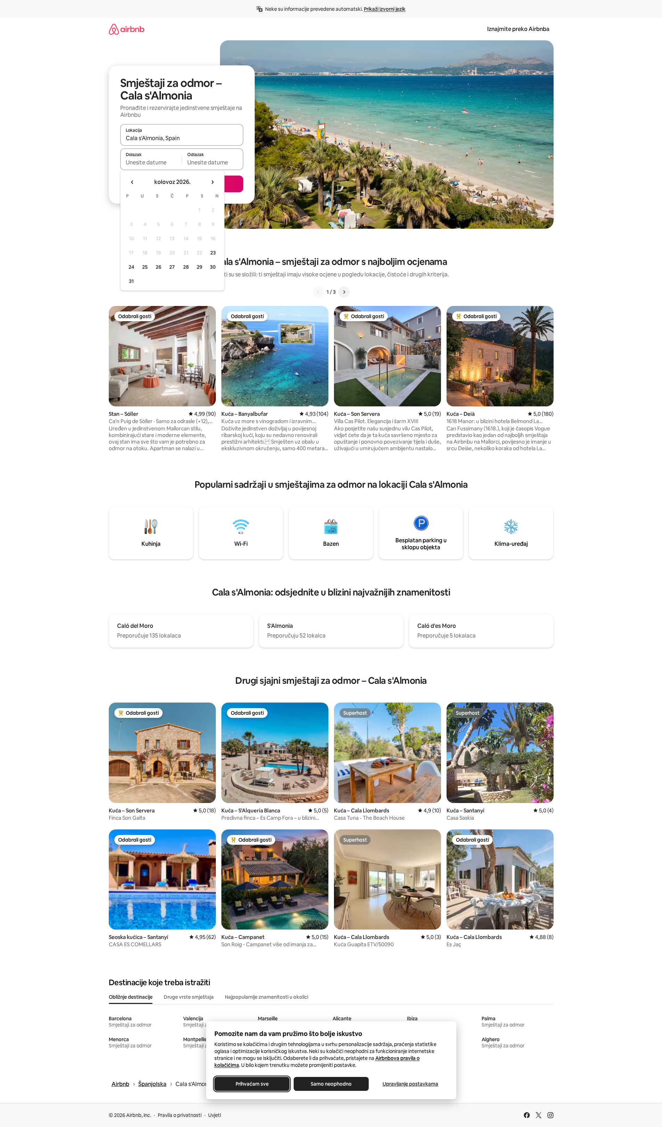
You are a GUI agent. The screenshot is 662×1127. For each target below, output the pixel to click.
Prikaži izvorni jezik (385, 9)
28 (186, 267)
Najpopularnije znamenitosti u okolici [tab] (266, 997)
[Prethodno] (318, 292)
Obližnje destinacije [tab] (131, 997)
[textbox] (151, 162)
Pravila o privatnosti (180, 1115)
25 (145, 267)
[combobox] (182, 138)
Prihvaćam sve (251, 1084)
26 (158, 267)
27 (172, 267)
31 (131, 281)
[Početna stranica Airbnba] (126, 29)
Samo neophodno (331, 1084)
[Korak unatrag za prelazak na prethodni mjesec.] (132, 182)
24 (131, 267)
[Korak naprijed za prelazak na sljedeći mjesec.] (212, 182)
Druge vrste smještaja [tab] (189, 997)
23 (213, 253)
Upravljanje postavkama (410, 1084)
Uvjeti (214, 1115)
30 (213, 267)
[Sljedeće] (344, 292)
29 (199, 267)
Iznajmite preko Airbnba (518, 29)
